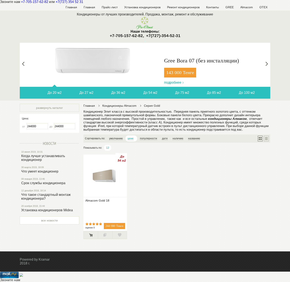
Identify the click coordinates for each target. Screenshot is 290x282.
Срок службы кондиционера (43, 183)
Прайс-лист (110, 7)
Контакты (212, 7)
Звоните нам (10, 280)
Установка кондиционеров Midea (47, 210)
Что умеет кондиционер (39, 171)
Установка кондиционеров (142, 7)
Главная (71, 7)
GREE (229, 7)
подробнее (172, 82)
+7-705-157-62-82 (34, 2)
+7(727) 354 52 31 (69, 2)
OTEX (263, 7)
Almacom (246, 7)
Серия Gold (152, 105)
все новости (49, 220)
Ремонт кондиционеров (183, 7)
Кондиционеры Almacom (119, 105)
